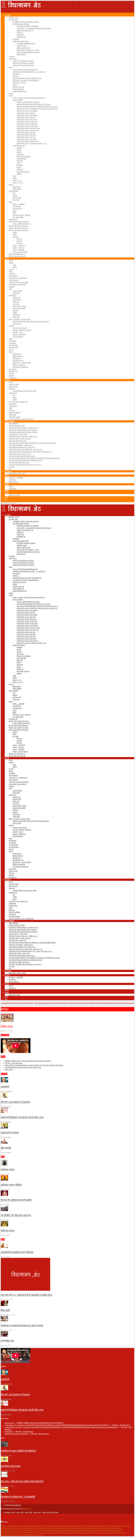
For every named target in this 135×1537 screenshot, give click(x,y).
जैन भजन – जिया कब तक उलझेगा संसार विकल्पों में (22, 1481)
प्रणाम (14, 211)
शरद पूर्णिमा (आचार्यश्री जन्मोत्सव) (26, 44)
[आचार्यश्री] (4, 1082)
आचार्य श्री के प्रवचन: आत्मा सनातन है (27, 141)
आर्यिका (15, 397)
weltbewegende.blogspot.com (36, 1532)
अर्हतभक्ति (19, 148)
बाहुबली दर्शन (12, 404)
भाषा (10, 469)
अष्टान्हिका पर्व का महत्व (10, 1466)
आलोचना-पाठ (16, 298)
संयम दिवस (12, 57)
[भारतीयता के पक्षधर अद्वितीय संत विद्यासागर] (4, 1446)
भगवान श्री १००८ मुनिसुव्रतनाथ (18, 278)
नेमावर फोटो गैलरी (14, 384)
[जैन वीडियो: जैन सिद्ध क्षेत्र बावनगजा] (4, 1210)
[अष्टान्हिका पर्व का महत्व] (4, 1461)
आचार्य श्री (12, 389)
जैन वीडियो (16, 39)
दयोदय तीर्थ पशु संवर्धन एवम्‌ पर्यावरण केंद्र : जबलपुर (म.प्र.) (25, 449)
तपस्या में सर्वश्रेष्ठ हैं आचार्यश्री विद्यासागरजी (25, 70)
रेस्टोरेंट (7, 484)
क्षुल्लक (15, 400)
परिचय (10, 67)
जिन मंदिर (19, 241)
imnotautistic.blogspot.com (95, 1532)
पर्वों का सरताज (17, 324)
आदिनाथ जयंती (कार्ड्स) (23, 48)
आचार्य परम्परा (13, 59)
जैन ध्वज (11, 350)
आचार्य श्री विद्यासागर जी (20, 91)
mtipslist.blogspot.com (51, 1530)
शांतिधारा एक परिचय (14, 495)
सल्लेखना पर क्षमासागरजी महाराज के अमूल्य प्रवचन (22, 1325)
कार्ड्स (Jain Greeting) (21, 41)
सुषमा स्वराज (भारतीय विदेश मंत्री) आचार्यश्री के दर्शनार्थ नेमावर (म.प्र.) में (37, 106)
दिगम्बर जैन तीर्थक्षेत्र (14, 413)
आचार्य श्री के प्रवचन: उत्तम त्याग (26, 137)
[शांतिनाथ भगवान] (4, 1226)
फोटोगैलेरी (8, 380)
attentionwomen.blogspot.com (12, 1532)
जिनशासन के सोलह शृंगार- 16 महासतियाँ (18, 1496)
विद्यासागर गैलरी (13, 387)
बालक (14, 265)
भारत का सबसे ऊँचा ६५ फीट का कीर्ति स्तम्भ (21, 419)
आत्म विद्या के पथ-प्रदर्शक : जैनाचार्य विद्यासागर (26, 80)
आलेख (10, 339)
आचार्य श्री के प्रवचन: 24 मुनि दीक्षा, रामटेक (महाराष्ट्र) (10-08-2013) (37, 109)
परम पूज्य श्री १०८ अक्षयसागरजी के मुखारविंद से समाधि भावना (34, 28)
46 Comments (6, 1122)
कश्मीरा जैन (20, 33)
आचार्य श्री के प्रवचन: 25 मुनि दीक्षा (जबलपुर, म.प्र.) (32, 143)
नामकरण (11, 263)
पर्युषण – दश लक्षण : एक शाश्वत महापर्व (19, 319)
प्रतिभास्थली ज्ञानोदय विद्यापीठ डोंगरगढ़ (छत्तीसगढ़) (23, 432)
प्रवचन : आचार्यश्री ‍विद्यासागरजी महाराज (28, 102)
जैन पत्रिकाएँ (12, 341)
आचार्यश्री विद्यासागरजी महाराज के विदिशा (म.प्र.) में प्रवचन (33, 104)
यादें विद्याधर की (13, 219)
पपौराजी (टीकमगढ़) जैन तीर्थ (17, 426)
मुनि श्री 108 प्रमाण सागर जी (17, 256)
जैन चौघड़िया (12, 343)
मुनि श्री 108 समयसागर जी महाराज (19, 222)
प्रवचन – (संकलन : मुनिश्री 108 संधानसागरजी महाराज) (29, 98)
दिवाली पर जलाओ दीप (19, 365)
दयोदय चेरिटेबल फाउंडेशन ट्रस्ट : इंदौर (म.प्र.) (22, 447)
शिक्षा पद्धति (5, 1310)
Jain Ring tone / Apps (17, 473)
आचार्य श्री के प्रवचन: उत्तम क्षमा (26, 113)
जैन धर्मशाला (12, 480)
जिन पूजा (19, 239)
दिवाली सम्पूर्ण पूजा (18, 356)
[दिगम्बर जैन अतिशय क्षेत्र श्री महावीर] (4, 1195)
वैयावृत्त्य (19, 167)
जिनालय (7, 476)
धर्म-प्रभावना (20, 154)
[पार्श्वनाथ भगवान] (4, 1165)
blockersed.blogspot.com (56, 1526)
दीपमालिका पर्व (17, 358)
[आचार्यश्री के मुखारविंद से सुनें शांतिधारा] (4, 1247)
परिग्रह (19, 163)
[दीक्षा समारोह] (4, 1143)
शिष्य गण (11, 185)
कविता (10, 202)
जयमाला (15, 195)
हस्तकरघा (11, 467)
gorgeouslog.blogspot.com (58, 1532)
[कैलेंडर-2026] (7, 1021)
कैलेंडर (7, 491)
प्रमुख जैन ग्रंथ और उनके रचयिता (18, 282)
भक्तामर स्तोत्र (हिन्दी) (19, 308)
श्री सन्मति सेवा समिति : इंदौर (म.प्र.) (19, 463)
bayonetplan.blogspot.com (71, 1530)
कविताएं (15, 232)
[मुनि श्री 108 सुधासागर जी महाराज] (4, 1097)
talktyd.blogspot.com (73, 1528)
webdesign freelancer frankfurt (16, 1434)
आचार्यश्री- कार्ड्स (22, 46)
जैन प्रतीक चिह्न (13, 345)
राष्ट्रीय (11, 486)
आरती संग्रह (16, 293)
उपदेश (14, 176)
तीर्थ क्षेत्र (11, 287)
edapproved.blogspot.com (11, 1526)
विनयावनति (20, 165)
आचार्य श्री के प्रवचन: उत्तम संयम (26, 117)
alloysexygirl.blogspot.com (11, 1535)
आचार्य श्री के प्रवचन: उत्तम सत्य (26, 133)
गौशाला (7, 493)
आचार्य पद (15, 76)
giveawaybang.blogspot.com (76, 1526)
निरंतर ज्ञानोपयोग (21, 159)
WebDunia (27, 1509)
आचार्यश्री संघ (13, 393)
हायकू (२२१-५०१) (18, 182)
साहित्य (15, 178)
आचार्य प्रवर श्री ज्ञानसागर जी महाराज (23, 65)
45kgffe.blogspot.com (76, 1532)
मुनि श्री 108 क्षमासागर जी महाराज (18, 230)
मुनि (14, 395)
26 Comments (6, 1137)
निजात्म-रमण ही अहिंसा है (24, 156)
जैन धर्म (7, 258)
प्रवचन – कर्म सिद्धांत (19, 250)
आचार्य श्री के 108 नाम (19, 83)
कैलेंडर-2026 (7, 1026)
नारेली (10, 408)
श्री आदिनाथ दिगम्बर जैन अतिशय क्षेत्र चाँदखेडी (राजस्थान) (25, 460)
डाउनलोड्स (8, 471)
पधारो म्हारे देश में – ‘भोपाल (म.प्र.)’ (18, 434)
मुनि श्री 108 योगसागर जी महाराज (18, 226)
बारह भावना (16, 304)
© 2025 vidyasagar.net (13, 1505)
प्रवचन (11, 96)
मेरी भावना (15, 311)
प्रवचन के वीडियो (18, 100)
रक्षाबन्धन (11, 376)
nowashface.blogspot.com (31, 1535)
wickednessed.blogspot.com (92, 1528)
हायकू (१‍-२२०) (17, 180)
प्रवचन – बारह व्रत (18, 248)
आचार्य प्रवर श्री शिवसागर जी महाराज (23, 63)
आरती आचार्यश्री (13, 191)
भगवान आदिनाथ (13, 276)
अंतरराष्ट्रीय (12, 489)
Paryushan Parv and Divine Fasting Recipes (31, 321)
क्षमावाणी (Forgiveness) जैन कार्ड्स (28, 52)
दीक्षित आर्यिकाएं (17, 189)
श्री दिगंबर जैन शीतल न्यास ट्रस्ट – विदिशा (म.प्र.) (23, 436)
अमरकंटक (12, 410)
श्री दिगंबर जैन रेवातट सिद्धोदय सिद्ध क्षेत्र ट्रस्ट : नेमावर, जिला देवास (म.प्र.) (30, 452)
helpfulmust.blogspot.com (98, 1526)
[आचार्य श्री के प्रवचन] (4, 1128)
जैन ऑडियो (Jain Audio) (21, 24)
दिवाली (11, 352)
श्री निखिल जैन (21, 37)
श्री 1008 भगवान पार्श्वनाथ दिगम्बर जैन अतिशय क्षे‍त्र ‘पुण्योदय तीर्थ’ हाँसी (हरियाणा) (32, 443)
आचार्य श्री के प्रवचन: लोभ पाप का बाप (28, 130)
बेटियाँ (14, 213)
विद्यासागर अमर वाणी (18, 87)
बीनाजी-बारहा (12, 415)
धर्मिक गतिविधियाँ (9, 421)
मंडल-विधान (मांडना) (14, 417)
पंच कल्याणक (12, 369)
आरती (10, 289)
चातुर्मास (11, 93)
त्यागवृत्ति (19, 152)
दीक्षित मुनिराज (17, 187)
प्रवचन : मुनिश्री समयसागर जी (21, 224)
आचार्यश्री (7, 15)
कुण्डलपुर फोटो (13, 406)
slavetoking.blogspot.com (116, 1532)
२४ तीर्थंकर (12, 274)
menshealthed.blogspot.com (11, 1528)
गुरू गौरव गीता (17, 206)
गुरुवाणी (19, 150)
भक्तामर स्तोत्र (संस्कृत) (19, 306)
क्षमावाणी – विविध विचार (19, 334)
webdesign (9, 1432)
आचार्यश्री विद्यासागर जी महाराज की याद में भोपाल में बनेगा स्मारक (80, 1003)
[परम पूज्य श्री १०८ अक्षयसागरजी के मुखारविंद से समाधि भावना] (25, 1290)
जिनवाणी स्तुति (17, 300)
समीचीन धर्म (20, 169)
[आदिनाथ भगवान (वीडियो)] (4, 1180)
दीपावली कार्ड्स (21, 54)
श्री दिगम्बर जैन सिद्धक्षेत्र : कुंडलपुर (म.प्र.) (21, 445)
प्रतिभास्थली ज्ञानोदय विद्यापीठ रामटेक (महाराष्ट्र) (23, 430)
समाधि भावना (16, 317)
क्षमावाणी (11, 326)
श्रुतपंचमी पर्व (13, 378)
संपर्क (6, 497)
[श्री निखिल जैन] (4, 1336)
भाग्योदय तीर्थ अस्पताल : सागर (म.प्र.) (19, 454)
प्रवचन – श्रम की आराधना (20, 252)
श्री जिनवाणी (16, 315)
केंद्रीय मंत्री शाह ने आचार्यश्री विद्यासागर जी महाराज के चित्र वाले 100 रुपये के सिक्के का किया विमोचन (32, 1003)
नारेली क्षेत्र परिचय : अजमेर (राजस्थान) (20, 439)
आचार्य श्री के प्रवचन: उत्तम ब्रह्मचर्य (27, 115)
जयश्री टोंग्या (20, 35)
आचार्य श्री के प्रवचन (19, 146)
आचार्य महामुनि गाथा (18, 89)
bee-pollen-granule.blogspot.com (33, 1526)
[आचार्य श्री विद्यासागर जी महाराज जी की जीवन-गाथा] (4, 1112)
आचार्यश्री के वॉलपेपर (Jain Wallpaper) (26, 22)
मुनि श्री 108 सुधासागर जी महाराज (18, 228)
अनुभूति (15, 85)
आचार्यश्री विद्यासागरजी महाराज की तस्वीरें (24, 391)
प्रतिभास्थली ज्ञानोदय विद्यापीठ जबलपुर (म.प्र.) (22, 456)
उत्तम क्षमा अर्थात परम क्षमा (20, 328)
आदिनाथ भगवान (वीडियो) (11, 1184)
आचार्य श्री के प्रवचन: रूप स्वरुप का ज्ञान (28, 128)
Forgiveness (18, 337)
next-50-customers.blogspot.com (35, 1528)
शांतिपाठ (15, 313)
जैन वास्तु (11, 374)
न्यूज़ (6, 499)
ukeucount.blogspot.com (112, 1528)
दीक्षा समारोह (16, 74)
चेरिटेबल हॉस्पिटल (14, 482)
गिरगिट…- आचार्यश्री (19, 204)
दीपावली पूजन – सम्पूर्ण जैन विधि (22, 363)
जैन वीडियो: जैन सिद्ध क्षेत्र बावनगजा (16, 1215)
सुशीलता (19, 174)
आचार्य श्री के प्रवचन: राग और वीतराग (27, 126)
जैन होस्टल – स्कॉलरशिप (16, 478)
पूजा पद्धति (15, 237)
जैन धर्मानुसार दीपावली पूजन (20, 367)
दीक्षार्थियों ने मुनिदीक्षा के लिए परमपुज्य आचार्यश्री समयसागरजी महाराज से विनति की (28, 1061)
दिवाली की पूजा (17, 354)
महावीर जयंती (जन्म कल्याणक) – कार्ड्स (28, 50)
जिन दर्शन (19, 243)
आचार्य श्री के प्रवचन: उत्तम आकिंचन (27, 111)
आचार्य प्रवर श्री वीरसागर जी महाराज (23, 61)
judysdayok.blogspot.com (91, 1530)
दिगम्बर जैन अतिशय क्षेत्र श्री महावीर (16, 1199)
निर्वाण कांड (16, 302)
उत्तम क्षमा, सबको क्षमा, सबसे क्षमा (22, 330)
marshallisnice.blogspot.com (111, 1530)
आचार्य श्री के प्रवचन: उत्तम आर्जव (26, 139)
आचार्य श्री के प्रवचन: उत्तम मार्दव (26, 135)
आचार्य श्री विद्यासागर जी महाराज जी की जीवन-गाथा (27, 78)
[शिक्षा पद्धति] (4, 1305)
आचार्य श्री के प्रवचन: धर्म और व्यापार (27, 124)
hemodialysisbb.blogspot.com (119, 1526)
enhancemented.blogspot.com (31, 1530)
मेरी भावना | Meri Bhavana (13, 1063)
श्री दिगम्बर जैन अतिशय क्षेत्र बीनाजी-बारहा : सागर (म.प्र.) (25, 465)
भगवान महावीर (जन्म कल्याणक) (17, 285)
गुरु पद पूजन (16, 200)
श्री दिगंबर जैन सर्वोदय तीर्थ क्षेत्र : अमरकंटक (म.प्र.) (24, 428)
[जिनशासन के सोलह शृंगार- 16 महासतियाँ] (4, 1492)
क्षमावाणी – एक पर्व (18, 332)
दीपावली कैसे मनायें (18, 360)
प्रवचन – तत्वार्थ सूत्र (19, 245)
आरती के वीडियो (17, 291)
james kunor (9, 1423)
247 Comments (6, 1091)
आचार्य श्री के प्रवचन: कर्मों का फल (27, 120)
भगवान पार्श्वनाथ (13, 280)
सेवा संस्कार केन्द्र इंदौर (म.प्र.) (17, 441)
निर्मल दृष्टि (20, 161)
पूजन (14, 193)
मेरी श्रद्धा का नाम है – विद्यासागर (22, 215)
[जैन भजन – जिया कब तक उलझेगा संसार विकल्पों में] (4, 1477)
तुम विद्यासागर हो (17, 209)
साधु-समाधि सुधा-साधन (23, 172)
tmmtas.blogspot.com (56, 1528)
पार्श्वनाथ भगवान (7, 1169)
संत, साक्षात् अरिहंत (18, 217)
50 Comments (6, 1106)
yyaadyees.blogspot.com (10, 1530)
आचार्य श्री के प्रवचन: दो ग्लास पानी (27, 122)
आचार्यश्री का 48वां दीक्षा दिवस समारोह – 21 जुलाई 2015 (29, 72)
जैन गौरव (11, 269)
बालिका (15, 267)
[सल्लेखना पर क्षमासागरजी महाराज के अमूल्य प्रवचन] (4, 1321)
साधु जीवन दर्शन (13, 20)
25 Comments (6, 1152)
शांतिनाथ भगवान (8, 1230)
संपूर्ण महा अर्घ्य (17, 198)
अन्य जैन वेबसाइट (14, 347)
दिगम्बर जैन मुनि (13, 371)
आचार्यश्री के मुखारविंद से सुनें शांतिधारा (28, 26)
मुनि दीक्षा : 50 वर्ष (14, 17)
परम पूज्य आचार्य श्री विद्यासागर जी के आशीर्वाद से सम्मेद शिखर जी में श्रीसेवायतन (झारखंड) (34, 458)
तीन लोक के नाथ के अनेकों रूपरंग (18, 402)
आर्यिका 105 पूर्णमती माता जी (25, 31)
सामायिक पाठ (12, 295)
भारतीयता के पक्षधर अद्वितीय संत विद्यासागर (18, 1450)
